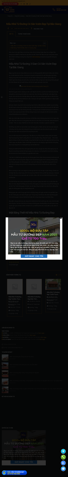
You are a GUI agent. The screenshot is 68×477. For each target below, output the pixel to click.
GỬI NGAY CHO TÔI (34, 256)
